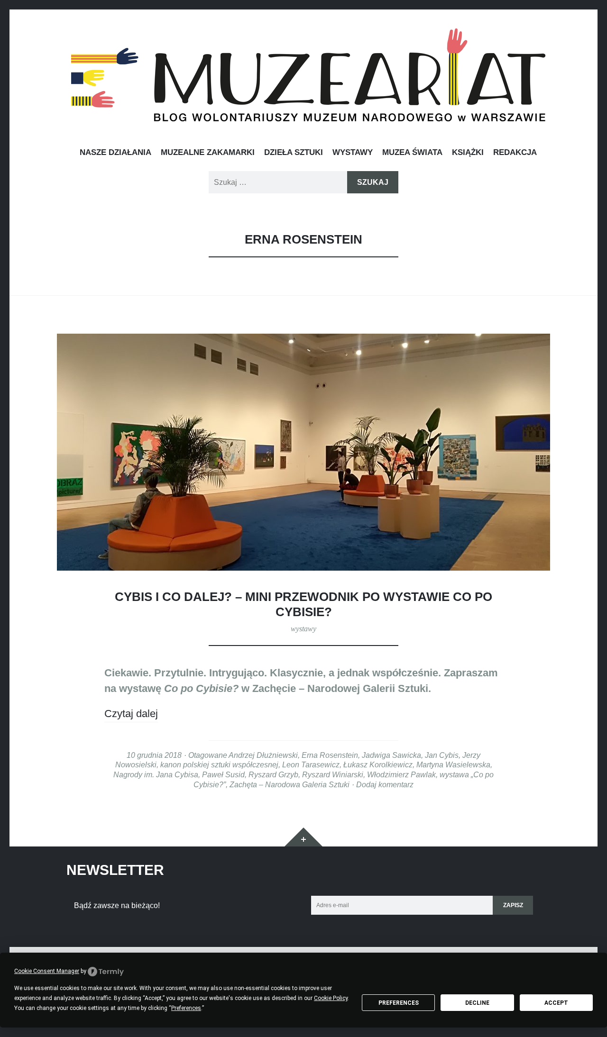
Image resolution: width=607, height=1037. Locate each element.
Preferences (398, 1003)
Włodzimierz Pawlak (401, 774)
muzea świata (412, 152)
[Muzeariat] (308, 74)
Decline (477, 1003)
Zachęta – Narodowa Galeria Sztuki (289, 784)
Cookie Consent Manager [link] (46, 971)
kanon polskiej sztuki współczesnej (219, 764)
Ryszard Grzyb (273, 774)
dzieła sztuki (293, 152)
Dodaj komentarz (385, 784)
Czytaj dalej (131, 713)
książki (468, 152)
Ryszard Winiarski (332, 774)
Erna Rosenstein (330, 755)
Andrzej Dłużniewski (263, 755)
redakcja (515, 152)
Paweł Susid (223, 774)
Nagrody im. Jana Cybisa (155, 774)
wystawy (352, 152)
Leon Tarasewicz (311, 764)
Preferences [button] (186, 1008)
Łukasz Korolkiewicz (378, 764)
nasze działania (115, 152)
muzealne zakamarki (208, 152)
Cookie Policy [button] (331, 998)
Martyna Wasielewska (453, 764)
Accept (556, 1003)
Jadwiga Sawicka (391, 755)
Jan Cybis (442, 755)
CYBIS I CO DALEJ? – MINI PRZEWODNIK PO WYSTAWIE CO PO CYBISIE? (303, 604)
